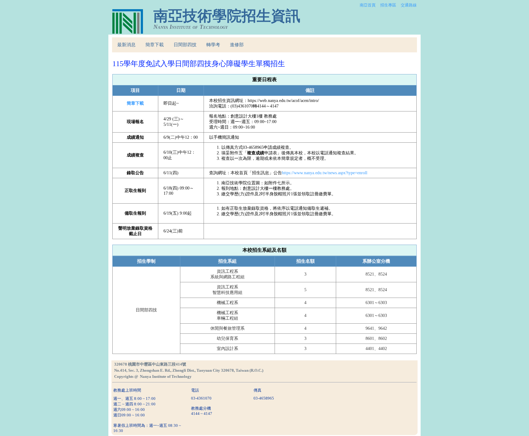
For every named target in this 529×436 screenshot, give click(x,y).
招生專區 (388, 5)
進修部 (237, 44)
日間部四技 (185, 44)
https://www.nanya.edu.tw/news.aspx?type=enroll (324, 173)
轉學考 (213, 44)
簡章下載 (154, 44)
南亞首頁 (368, 5)
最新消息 (126, 44)
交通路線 (409, 5)
